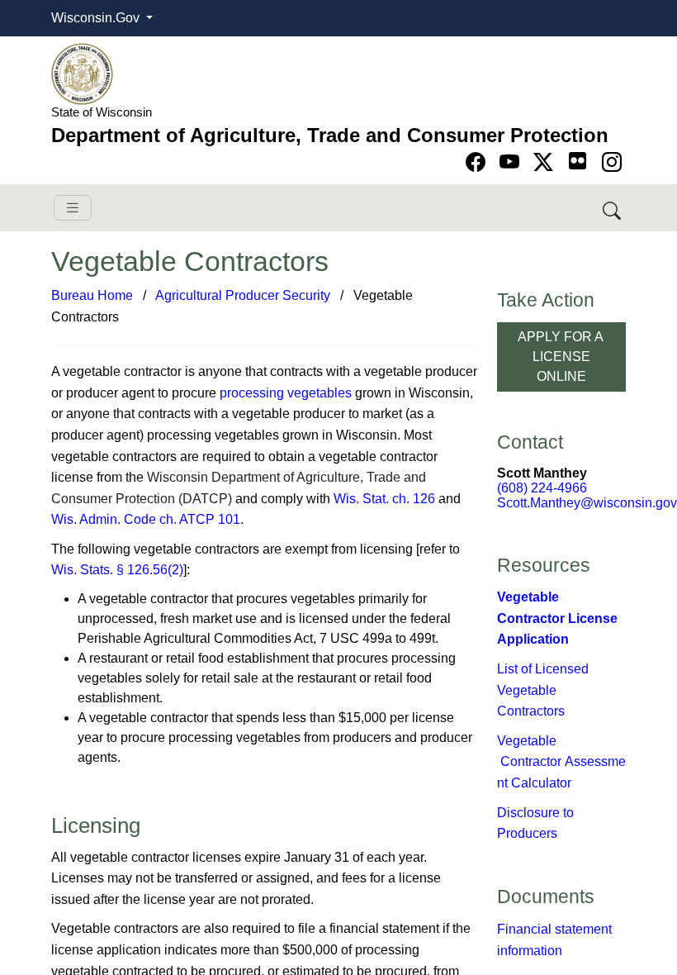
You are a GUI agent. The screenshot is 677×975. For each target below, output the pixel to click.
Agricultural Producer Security (242, 295)
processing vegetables (286, 393)
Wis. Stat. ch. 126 (384, 499)
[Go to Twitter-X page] (546, 162)
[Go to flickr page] (577, 160)
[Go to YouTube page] (512, 162)
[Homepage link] (82, 73)
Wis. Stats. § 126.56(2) (117, 570)
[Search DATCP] (613, 207)
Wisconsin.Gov (97, 18)
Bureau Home (92, 295)
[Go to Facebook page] (478, 162)
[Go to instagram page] (612, 162)
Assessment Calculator (561, 762)
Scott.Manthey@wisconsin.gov (587, 503)
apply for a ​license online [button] (562, 356)
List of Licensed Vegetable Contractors (543, 690)
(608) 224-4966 (542, 488)
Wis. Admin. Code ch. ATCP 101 (145, 519)
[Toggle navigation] (73, 208)
